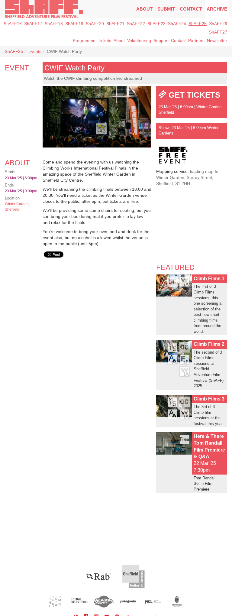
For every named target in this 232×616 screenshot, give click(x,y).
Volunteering (139, 40)
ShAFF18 (54, 23)
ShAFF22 (136, 23)
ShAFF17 (33, 23)
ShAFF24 (177, 23)
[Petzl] (153, 601)
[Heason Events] (104, 601)
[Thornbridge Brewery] (177, 601)
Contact (191, 8)
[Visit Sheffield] (133, 576)
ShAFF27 (218, 32)
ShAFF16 (13, 23)
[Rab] (99, 576)
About (144, 8)
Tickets (104, 40)
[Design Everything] (79, 601)
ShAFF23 (156, 23)
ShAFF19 (74, 23)
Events (34, 51)
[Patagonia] (128, 601)
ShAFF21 (115, 23)
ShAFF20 (95, 23)
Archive (217, 8)
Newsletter (217, 40)
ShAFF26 (218, 23)
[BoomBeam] (55, 601)
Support (161, 40)
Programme (84, 40)
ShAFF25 (197, 23)
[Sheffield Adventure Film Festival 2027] (44, 9)
